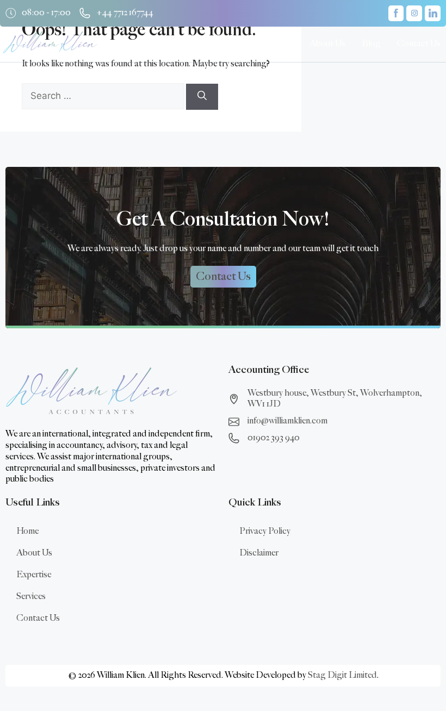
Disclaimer (258, 553)
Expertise (33, 575)
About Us (34, 553)
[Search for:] (104, 96)
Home (27, 531)
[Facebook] (396, 13)
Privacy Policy (264, 531)
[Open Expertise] (234, 44)
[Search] (202, 97)
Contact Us (38, 618)
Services (31, 596)
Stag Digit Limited (342, 675)
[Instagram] (414, 13)
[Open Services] (290, 44)
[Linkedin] (433, 13)
